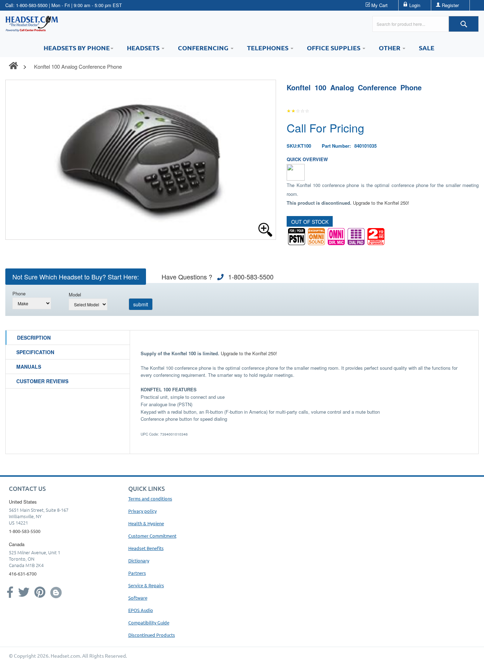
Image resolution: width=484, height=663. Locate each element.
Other (390, 48)
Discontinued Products (151, 635)
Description (34, 337)
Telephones (268, 48)
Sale (426, 48)
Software (137, 598)
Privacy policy (142, 511)
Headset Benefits (146, 548)
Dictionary (138, 560)
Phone (19, 293)
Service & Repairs (146, 585)
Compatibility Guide (148, 622)
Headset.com (65, 655)
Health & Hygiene (146, 523)
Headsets (144, 48)
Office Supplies (334, 48)
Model (75, 294)
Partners (137, 573)
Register (450, 5)
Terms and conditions (150, 498)
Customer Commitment (152, 536)
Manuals (28, 366)
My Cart (379, 5)
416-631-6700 (22, 574)
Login (414, 5)
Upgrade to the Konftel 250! (381, 202)
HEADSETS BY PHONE (77, 48)
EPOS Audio (140, 610)
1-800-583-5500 (31, 5)
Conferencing (204, 48)
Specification (35, 352)
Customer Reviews (42, 381)
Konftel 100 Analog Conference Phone (78, 66)
